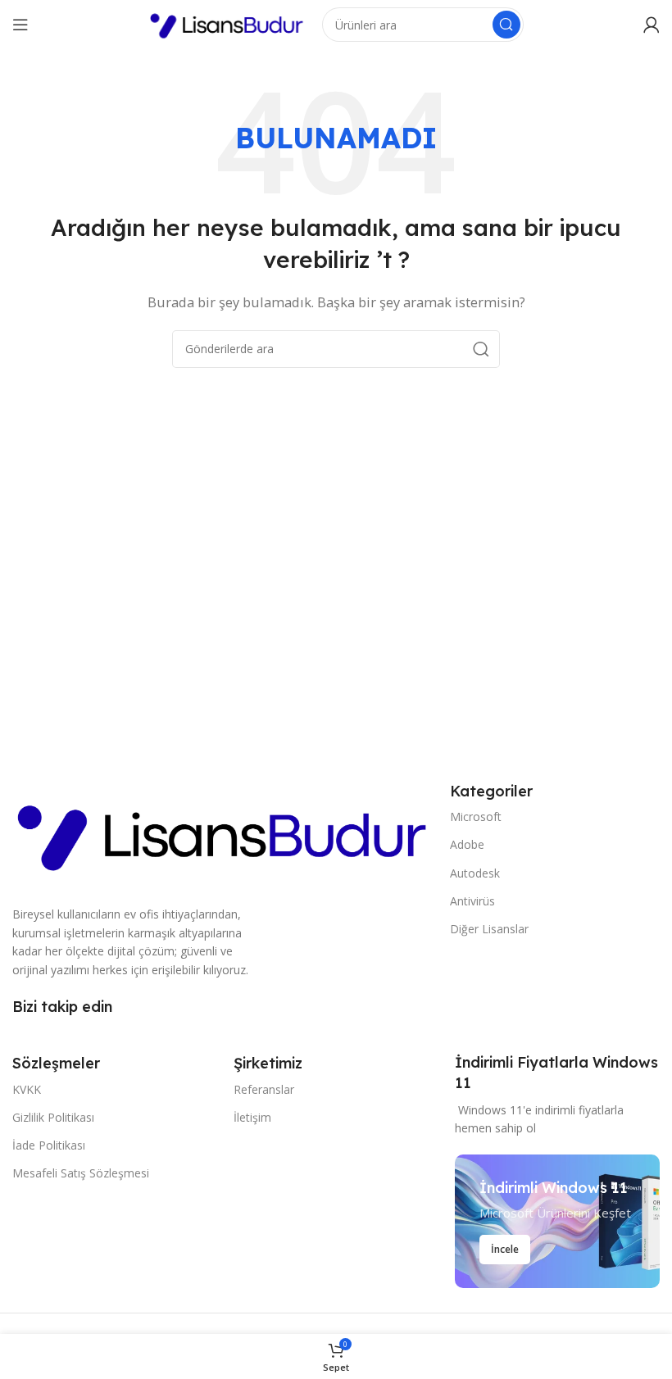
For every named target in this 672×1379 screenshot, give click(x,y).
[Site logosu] (227, 23)
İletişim (252, 1117)
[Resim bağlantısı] (223, 832)
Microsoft (476, 816)
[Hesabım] (651, 24)
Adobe (467, 844)
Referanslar (264, 1089)
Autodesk (475, 873)
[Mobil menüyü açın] (20, 24)
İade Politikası (48, 1145)
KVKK (26, 1089)
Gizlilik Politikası (53, 1117)
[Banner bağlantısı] (557, 1221)
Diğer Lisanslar (489, 929)
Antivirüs (472, 901)
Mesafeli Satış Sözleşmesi (80, 1173)
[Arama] (506, 25)
